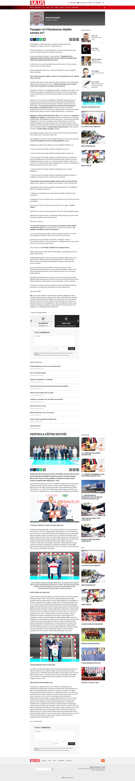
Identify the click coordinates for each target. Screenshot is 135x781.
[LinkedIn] (37, 39)
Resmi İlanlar (75, 7)
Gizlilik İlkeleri (61, 760)
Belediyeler (38, 7)
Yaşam (47, 7)
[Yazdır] (44, 39)
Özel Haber (68, 7)
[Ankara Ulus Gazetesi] (37, 2)
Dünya (52, 7)
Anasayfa (44, 760)
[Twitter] (34, 39)
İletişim (54, 760)
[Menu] (104, 8)
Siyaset (61, 7)
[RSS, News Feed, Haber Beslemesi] (103, 760)
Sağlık (56, 7)
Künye (49, 760)
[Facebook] (31, 39)
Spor (43, 7)
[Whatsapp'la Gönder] (40, 39)
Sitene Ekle (68, 760)
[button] (70, 39)
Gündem (32, 7)
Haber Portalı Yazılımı (68, 777)
